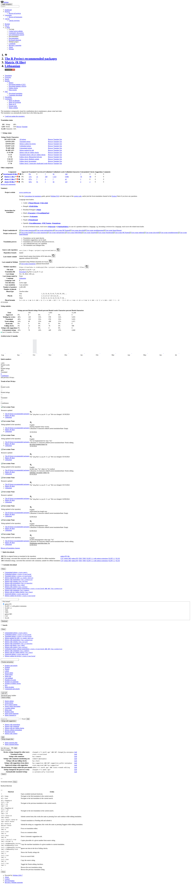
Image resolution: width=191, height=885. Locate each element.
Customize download (15, 95)
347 (66, 182)
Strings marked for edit (26, 150)
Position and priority (11, 665)
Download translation (15, 93)
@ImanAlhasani (33, 203)
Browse (19, 126)
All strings (22, 139)
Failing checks (13, 88)
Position (7, 667)
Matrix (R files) (15, 62)
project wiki (77, 196)
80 (90, 177)
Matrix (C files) (9, 177)
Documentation (13, 38)
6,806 (67, 177)
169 (46, 177)
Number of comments (11, 682)
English (32, 425)
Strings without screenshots (13, 730)
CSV (62, 558)
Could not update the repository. (15, 116)
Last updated (9, 678)
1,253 (54, 177)
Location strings (10, 708)
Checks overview (14, 20)
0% (30, 174)
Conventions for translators (32, 196)
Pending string (9, 712)
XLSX (118, 558)
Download (22, 272)
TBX (80, 558)
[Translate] (2, 174)
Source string (9, 673)
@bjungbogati (33, 220)
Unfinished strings (25, 146)
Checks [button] (7, 19)
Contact (7, 879)
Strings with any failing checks (29, 152)
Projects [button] (7, 11)
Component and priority (12, 689)
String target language (12, 713)
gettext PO (75, 558)
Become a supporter (15, 45)
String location (9, 687)
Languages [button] (8, 15)
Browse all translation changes (10, 548)
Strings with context (11, 733)
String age (8, 676)
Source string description (12, 706)
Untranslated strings (25, 148)
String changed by (10, 715)
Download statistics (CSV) (17, 84)
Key (6, 685)
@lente (38, 210)
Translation (8, 75)
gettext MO (67, 558)
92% (30, 182)
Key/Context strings (11, 704)
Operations (8, 97)
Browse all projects (15, 13)
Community (8, 99)
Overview (8, 77)
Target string (9, 674)
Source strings (9, 701)
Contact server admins (16, 31)
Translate (24, 126)
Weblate (6, 2)
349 (66, 174)
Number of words (10, 680)
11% (30, 177)
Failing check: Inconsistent (27, 161)
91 (37, 182)
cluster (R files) (9, 182)
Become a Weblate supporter (14, 882)
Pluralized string (10, 732)
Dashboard (8, 10)
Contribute (12, 43)
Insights (7, 81)
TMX (84, 558)
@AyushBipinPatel (42, 213)
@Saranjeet (32, 213)
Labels (7, 671)
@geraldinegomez (35, 223)
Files (6, 91)
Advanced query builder (8, 695)
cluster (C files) (9, 179)
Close (15, 782)
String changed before (12, 744)
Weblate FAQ (55, 196)
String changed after (11, 742)
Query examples (6, 750)
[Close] (1, 778)
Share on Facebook (15, 102)
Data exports (13, 90)
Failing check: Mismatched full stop (30, 157)
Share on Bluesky (14, 100)
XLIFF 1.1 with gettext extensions (97, 558)
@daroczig (51, 226)
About (11, 47)
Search (7, 79)
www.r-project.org (25, 192)
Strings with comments (12, 726)
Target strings (9, 703)
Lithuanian (12, 66)
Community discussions (16, 33)
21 (37, 177)
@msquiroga (56, 223)
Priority (7, 669)
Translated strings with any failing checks (32, 155)
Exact (24, 719)
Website (11, 49)
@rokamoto (34, 216)
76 (81, 177)
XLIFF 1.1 (111, 558)
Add (28, 719)
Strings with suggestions (12, 724)
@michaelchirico (62, 226)
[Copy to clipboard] (58, 250)
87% (30, 179)
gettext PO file (65, 556)
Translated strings (24, 141)
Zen (60, 139)
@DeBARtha (33, 206)
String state (8, 710)
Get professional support (16, 35)
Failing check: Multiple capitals (29, 159)
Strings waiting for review (27, 144)
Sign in (7, 26)
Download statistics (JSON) (17, 86)
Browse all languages (15, 17)
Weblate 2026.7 (18, 875)
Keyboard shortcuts (15, 40)
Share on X (12, 104)
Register (7, 24)
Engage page (13, 106)
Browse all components (8, 184)
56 (53, 174)
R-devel (114, 196)
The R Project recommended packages (31, 58)
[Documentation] (1, 133)
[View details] (31, 412)
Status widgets (13, 108)
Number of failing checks (13, 683)
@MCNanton (46, 223)
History (11, 83)
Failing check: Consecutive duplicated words (33, 163)
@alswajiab (44, 203)
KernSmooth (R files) (10, 174)
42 (66, 179)
